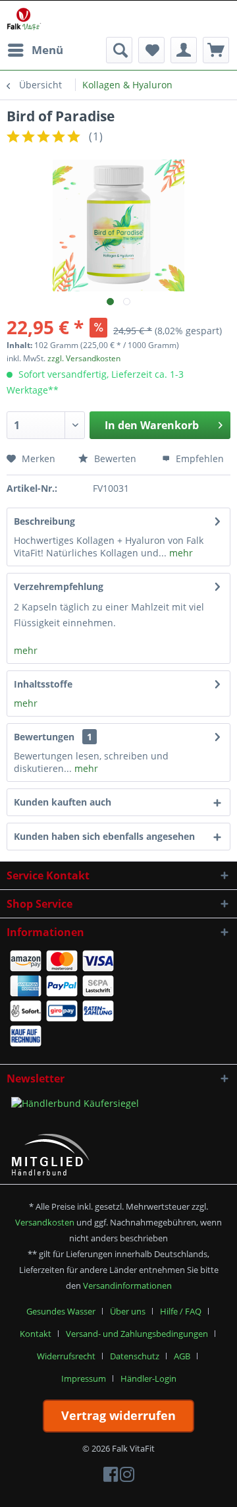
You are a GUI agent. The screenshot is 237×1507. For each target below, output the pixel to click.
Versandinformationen (127, 1285)
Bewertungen (44, 736)
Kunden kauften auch (62, 802)
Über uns (127, 1311)
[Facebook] (110, 1477)
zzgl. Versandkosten (83, 358)
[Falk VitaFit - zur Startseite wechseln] (24, 18)
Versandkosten (44, 1222)
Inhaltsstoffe (43, 684)
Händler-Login (148, 1378)
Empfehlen (198, 458)
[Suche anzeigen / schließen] (119, 50)
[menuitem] (35, 50)
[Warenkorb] (216, 50)
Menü (47, 49)
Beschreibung (44, 521)
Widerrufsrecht (66, 1356)
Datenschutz (134, 1356)
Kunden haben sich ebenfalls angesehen (104, 836)
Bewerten (114, 458)
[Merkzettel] (151, 50)
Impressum (83, 1378)
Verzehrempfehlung (58, 586)
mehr (180, 553)
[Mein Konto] (184, 50)
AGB (182, 1356)
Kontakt (35, 1334)
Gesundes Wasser (60, 1311)
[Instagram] (127, 1477)
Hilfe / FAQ (180, 1311)
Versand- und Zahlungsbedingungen (137, 1334)
